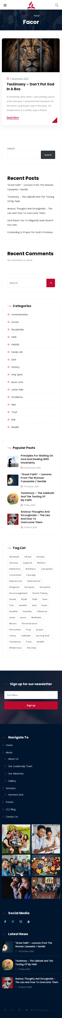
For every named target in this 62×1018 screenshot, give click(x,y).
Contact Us (12, 816)
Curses (15, 321)
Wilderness (15, 647)
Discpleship (17, 329)
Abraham (14, 556)
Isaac (12, 617)
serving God (42, 635)
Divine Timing (40, 593)
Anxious (13, 562)
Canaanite (47, 568)
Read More (13, 117)
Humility (27, 611)
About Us (13, 758)
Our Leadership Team (20, 766)
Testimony (15, 641)
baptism (27, 562)
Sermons (11, 788)
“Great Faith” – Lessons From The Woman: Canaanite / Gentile (36, 478)
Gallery (12, 780)
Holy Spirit (17, 374)
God (13, 359)
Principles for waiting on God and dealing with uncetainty (37, 459)
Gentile (23, 605)
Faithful (15, 344)
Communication (19, 314)
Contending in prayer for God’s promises (30, 232)
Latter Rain (17, 389)
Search (11, 148)
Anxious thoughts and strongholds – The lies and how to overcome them (35, 517)
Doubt (12, 599)
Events (10, 801)
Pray (28, 629)
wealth (15, 427)
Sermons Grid (15, 794)
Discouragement (18, 593)
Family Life (17, 351)
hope (44, 605)
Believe (41, 562)
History (15, 367)
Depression (15, 581)
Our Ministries (16, 773)
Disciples (30, 587)
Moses (13, 623)
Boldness (31, 568)
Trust (14, 412)
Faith (14, 336)
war (13, 419)
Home (25, 15)
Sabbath (26, 635)
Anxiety (40, 556)
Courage (31, 574)
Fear (45, 599)
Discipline (45, 587)
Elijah (24, 599)
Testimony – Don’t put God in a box (30, 87)
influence (42, 611)
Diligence (14, 587)
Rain (13, 404)
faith (35, 599)
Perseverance (29, 623)
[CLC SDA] (31, 5)
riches (12, 635)
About (9, 752)
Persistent (15, 629)
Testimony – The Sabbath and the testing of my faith (37, 496)
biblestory (15, 568)
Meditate (36, 617)
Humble (13, 611)
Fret (11, 605)
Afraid (27, 556)
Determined (33, 581)
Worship (31, 647)
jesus (23, 617)
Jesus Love (17, 382)
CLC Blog (11, 809)
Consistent (15, 574)
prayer (40, 629)
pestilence (17, 397)
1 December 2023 (19, 78)
